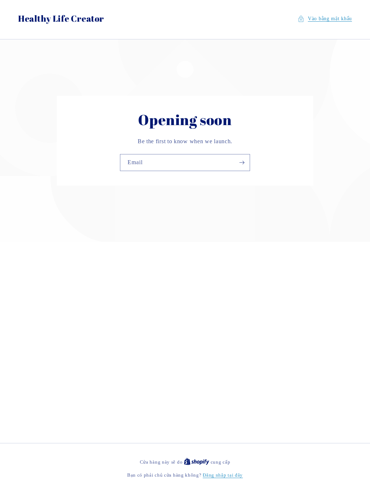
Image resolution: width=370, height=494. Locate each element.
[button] (325, 18)
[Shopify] (197, 462)
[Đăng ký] (242, 162)
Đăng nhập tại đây (223, 475)
